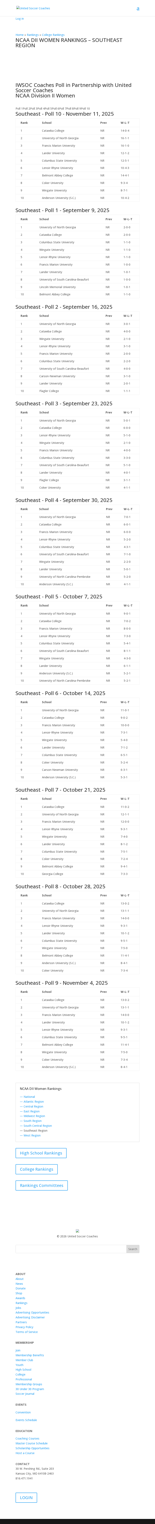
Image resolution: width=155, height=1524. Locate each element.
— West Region (30, 1135)
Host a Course (25, 1453)
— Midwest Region (32, 1116)
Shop (19, 1293)
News (19, 1284)
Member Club (24, 1360)
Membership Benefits (30, 1355)
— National (27, 1097)
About (20, 1279)
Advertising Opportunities (32, 1312)
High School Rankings (41, 1153)
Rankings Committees (41, 1185)
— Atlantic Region (32, 1101)
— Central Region (31, 1106)
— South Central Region (36, 1126)
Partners (21, 1322)
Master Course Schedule (32, 1443)
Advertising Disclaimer (30, 1317)
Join (18, 1350)
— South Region (31, 1121)
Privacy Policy (24, 1327)
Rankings (21, 1303)
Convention (23, 1412)
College (20, 1374)
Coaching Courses (27, 1438)
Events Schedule (26, 1420)
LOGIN (26, 1497)
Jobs (18, 1308)
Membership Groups (29, 1384)
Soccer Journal (25, 1394)
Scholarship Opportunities (32, 1448)
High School (23, 1369)
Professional (24, 1379)
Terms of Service (27, 1332)
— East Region (30, 1111)
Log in (20, 18)
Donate (21, 1288)
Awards (20, 1298)
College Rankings (36, 1169)
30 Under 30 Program (30, 1389)
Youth (19, 1365)
